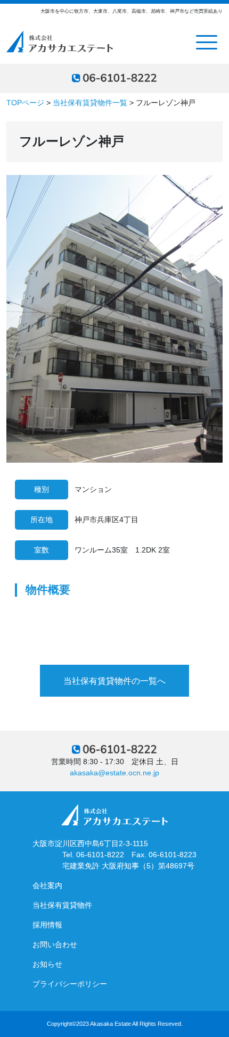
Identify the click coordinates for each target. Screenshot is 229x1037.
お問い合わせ (54, 944)
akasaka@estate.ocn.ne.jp (114, 772)
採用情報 (47, 925)
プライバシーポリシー (69, 984)
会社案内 (47, 885)
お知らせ (47, 964)
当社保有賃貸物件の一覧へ (114, 680)
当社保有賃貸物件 (62, 905)
